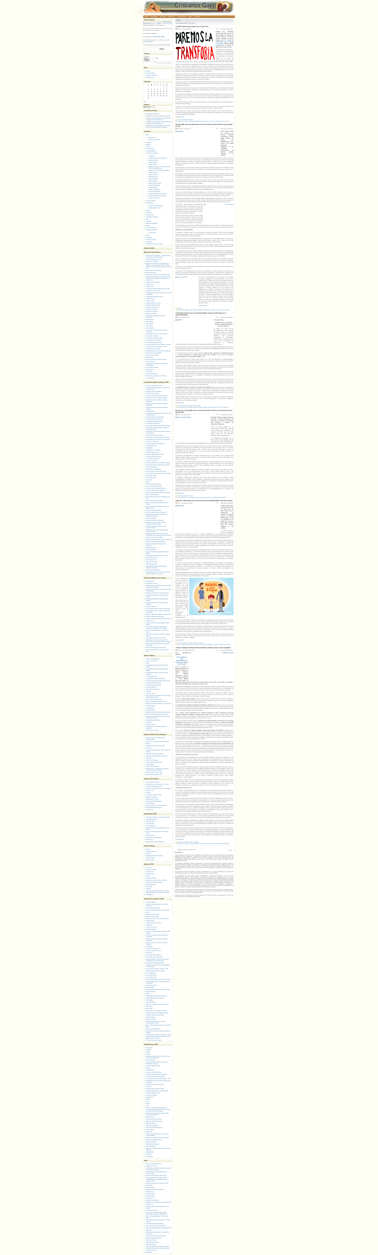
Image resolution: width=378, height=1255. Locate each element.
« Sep (144, 101)
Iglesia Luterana (153, 174)
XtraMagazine (149, 894)
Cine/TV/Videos (150, 149)
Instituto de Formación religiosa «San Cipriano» (158, 618)
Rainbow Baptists (150, 1017)
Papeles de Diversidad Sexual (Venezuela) (157, 1137)
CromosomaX (149, 871)
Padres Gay (149, 1131)
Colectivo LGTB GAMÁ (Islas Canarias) (156, 1074)
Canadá (212, 309)
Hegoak (148, 1103)
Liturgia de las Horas (151, 797)
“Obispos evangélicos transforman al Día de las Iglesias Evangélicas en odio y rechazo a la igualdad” (203, 647)
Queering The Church (152, 562)
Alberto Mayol (181, 309)
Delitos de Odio (189, 121)
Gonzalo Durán (192, 497)
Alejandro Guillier (188, 309)
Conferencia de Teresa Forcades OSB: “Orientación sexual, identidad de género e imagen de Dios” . (157, 1179)
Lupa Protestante (150, 710)
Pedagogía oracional (151, 229)
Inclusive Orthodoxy (151, 518)
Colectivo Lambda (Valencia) (153, 1072)
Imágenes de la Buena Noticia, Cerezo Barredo (158, 788)
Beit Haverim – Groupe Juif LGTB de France (157, 741)
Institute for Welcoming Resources (155, 520)
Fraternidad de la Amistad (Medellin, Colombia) (158, 473)
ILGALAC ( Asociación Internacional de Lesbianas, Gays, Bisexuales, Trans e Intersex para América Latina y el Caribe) (158, 1109)
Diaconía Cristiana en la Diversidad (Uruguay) (158, 462)
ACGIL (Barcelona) (151, 902)
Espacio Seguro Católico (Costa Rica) (156, 471)
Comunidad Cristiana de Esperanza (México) (158, 425)
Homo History (149, 1198)
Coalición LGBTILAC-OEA (153, 1065)
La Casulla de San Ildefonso (153, 340)
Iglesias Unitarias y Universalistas (158, 196)
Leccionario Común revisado (153, 794)
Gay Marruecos (150, 1097)
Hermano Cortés (150, 1196)
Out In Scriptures (150, 803)
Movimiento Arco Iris (151, 547)
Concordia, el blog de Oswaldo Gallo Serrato (158, 288)
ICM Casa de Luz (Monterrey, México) (156, 488)
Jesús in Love (149, 620)
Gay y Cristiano (150, 328)
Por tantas (148, 722)
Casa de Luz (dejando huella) (154, 385)
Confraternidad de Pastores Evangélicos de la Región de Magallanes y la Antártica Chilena (201, 644)
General (179, 119)
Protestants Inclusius (151, 557)
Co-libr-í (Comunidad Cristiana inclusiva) (157, 395)
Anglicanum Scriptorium (152, 261)
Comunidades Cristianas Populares (155, 678)
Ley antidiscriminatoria (216, 497)
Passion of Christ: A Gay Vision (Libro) (156, 647)
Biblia (147, 134)
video (219, 111)
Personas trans (222, 121)
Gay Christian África (151, 475)
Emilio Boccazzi (184, 497)
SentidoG (148, 888)
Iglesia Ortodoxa (153, 181)
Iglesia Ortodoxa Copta (155, 183)
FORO (190, 16)
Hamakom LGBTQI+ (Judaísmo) (154, 753)
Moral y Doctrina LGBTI (152, 355)
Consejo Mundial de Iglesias (153, 683)
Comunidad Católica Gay (152, 423)
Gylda (147, 1101)
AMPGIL (148, 1052)
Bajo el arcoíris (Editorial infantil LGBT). (156, 1175)
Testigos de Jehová (154, 198)
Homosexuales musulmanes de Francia (156, 756)
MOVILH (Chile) (150, 1117)
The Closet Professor (151, 373)
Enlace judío (149, 1185)
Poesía (148, 235)
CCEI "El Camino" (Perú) (152, 393)
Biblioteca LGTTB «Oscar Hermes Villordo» (157, 593)
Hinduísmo (149, 212)
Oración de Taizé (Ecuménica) (154, 801)
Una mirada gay (150, 378)
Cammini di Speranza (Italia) (153, 923)
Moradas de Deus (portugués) (154, 353)
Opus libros (149, 1230)
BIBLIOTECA (171, 16)
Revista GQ (149, 886)
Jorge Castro (207, 497)
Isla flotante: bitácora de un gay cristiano (156, 334)
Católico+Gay (149, 286)
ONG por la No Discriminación (154, 1121)
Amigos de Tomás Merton (152, 659)
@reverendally (150, 581)
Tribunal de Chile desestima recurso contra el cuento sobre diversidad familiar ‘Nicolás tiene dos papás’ (204, 500)
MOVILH (181, 117)
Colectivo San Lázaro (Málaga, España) (156, 397)
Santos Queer (149, 839)
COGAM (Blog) (150, 1070)
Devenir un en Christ (151, 460)
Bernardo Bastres (182, 407)
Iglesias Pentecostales (155, 191)
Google (155, 61)
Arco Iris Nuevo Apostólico (153, 908)
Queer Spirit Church (151, 560)
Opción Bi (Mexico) (151, 1123)
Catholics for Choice (151, 927)
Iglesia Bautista (153, 162)
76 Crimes (148, 867)
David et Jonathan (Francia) (153, 950)
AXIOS (147, 912)
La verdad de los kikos (152, 1210)
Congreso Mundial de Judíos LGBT (155, 745)
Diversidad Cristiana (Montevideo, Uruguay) (157, 465)
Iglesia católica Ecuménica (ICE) (154, 500)
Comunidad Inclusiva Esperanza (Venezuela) (158, 439)
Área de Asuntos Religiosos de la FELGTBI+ (157, 910)
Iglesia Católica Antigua (152, 494)
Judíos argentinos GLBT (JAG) (154, 762)
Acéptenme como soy (151, 583)
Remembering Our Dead (152, 1242)
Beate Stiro (195, 309)
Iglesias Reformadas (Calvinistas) (158, 193)
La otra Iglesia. (150, 708)
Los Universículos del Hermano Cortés (156, 346)
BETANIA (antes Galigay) (152, 916)
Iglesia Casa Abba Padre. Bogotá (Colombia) (158, 492)
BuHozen (148, 743)
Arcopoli (148, 1054)
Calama (186, 843)
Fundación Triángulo (151, 1095)
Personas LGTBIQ (213, 121)
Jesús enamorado (151, 825)
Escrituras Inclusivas (151, 313)
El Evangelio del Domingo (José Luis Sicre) (157, 784)
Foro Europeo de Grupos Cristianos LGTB (157, 968)
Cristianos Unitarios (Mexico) (153, 456)
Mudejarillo (149, 114)
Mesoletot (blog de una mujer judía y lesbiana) (158, 351)
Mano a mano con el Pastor (153, 348)
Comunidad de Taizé (151, 676)
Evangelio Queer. (150, 821)
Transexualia (149, 1156)
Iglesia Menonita (153, 176)
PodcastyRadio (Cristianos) (153, 720)
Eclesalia (148, 853)
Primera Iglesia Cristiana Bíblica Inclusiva (157, 555)
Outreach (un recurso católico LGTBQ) (156, 880)
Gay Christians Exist (151, 985)
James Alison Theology (152, 336)
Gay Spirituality (150, 823)
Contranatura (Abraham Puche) (154, 296)
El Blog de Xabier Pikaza (152, 307)
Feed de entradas (150, 73)
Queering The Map (151, 1142)
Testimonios (149, 241)
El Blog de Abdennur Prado (153, 305)
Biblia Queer (152, 137)
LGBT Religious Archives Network (155, 998)
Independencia (199, 497)
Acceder (148, 71)
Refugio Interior (150, 369)
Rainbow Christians (151, 1019)
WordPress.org (150, 77)
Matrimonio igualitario (203, 407)
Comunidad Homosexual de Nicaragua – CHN (158, 1078)
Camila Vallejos (206, 309)
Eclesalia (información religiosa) (154, 855)
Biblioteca (148, 142)
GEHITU (148, 1099)
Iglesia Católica (197, 405)
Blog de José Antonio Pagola (153, 270)
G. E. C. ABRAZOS (151, 973)
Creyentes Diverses (151, 445)
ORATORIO (163, 16)
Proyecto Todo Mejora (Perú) (153, 1140)
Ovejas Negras (150, 1129)
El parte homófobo (151, 200)
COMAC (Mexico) (150, 411)
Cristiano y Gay (150, 301)
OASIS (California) (151, 549)
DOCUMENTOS (181, 16)
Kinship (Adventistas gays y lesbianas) (156, 996)
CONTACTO (197, 16)
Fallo (225, 644)
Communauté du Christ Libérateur (155, 417)
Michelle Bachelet (212, 407)
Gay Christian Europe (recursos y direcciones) (158, 608)
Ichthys (148, 482)
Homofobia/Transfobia (198, 121)
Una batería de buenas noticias (154, 244)
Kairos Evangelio (150, 705)
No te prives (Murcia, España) (154, 1119)
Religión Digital (150, 860)
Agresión (180, 121)
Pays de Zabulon (150, 361)
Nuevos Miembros (151, 227)
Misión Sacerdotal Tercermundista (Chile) (157, 714)
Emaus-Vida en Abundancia (153, 469)
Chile (183, 121)
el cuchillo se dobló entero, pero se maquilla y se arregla (224, 41)
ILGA (147, 1105)
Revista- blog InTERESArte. (153, 570)
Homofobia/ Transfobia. (187, 119)
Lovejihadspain (150, 764)
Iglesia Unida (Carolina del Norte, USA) (156, 701)
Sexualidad (149, 237)
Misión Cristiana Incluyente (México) (155, 541)
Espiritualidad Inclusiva (155, 208)
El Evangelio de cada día (152, 782)
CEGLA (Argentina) (151, 929)
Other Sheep (149, 1006)
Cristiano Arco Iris (150, 298)
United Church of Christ (152, 730)
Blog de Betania (150, 920)
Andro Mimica (181, 843)
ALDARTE (148, 1050)
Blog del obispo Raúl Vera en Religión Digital (158, 274)
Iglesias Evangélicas (198, 642)
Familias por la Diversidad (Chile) (155, 1084)
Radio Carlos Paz (150, 884)
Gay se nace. (149, 326)
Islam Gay (148, 758)
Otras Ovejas (149, 1008)
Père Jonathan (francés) (152, 367)
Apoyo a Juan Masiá (151, 661)
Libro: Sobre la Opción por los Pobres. (156, 638)
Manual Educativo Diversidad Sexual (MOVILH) (158, 1228)
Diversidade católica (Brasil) (153, 955)
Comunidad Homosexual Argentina (155, 1076)
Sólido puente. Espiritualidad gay (155, 841)
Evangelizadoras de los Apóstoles (155, 1189)
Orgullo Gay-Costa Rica (152, 1125)
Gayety (148, 876)
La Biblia (148, 792)
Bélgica (200, 309)
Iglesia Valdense (153, 187)
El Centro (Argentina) (151, 467)
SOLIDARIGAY (150, 1152)
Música (148, 225)
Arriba (230, 850)
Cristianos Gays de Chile (152, 452)
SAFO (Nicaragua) (151, 1146)
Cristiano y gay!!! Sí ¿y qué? (153, 303)
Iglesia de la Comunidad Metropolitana (159, 170)
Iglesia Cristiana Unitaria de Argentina (156, 512)
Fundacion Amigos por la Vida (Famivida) (157, 1091)
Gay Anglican (149, 321)
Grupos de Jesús (150, 693)
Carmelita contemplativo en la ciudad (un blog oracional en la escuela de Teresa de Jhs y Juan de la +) (158, 278)
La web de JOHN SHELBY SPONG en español (158, 344)
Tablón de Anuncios (151, 239)
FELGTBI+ (148, 1086)
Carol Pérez (218, 309)
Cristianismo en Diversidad (153, 450)
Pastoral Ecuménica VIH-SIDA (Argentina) (157, 1013)
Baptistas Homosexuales (152, 914)
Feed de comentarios (151, 75)
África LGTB (149, 1047)
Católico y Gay (150, 284)
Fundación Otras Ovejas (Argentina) (155, 971)
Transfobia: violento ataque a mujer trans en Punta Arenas (191, 26)
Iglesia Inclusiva (153, 172)
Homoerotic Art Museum (152, 1200)
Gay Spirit (148, 748)
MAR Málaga (149, 1000)
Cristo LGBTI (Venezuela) (152, 458)
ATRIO (147, 663)
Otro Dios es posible (154, 139)
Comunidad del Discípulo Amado (155, 435)
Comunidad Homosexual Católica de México (158, 437)
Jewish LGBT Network (152, 760)
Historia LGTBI (150, 215)
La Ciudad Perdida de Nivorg (154, 342)
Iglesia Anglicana (153, 160)
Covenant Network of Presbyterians (155, 443)
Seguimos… (157, 114)
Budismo (148, 144)
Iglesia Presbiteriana (154, 185)
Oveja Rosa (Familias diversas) (154, 882)
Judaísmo (148, 221)
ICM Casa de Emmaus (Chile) (154, 486)
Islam (147, 219)
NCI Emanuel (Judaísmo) (152, 766)
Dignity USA (149, 952)
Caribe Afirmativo (150, 1060)
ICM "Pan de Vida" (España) (153, 484)
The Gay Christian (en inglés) (154, 1040)
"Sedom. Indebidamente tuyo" (154, 259)
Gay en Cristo (149, 323)
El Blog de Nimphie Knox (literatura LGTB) (157, 1183)
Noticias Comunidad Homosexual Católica (157, 1004)
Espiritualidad (149, 203)
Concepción (227, 309)
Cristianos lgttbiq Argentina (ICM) (155, 454)
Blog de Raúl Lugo (151, 272)
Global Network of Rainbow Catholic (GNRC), (158, 989)
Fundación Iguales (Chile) (153, 1093)
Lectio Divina (152, 232)
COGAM (148, 1068)
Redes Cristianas (150, 724)
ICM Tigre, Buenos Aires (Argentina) (155, 490)
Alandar (148, 849)
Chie (179, 644)
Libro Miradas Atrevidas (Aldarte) (154, 1223)
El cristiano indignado (152, 309)
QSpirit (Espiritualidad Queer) (154, 807)
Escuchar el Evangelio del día (154, 786)
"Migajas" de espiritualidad (156, 205)
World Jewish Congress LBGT (154, 774)
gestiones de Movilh (217, 432)
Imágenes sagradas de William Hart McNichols (158, 614)
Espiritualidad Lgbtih (151, 819)
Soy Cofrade (149, 371)
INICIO (146, 16)
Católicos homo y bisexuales (153, 391)
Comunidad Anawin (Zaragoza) (154, 421)
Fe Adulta (148, 691)
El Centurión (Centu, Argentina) (154, 957)
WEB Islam (149, 1252)
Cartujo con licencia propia (153, 282)
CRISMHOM (149, 448)
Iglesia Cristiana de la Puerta (153, 510)
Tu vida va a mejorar (151, 1250)
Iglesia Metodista (153, 179)
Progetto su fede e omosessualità (155, 1015)
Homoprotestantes (151, 991)
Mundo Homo (149, 357)
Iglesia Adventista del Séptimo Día (158, 158)
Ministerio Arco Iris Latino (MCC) (154, 537)
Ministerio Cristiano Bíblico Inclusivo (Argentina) (158, 539)
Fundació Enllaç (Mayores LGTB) (155, 1088)
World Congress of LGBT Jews (154, 772)
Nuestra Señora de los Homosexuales (156, 359)
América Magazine (151, 851)
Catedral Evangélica (193, 843)
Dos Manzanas (150, 874)
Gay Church (149, 480)
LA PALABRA (153, 16)
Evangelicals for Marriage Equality (155, 963)
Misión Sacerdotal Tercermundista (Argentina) (158, 712)
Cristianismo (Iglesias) (152, 153)
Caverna (148, 146)
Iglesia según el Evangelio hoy (154, 699)
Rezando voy (149, 809)
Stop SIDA (148, 1154)
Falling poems (149, 319)
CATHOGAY (149, 925)
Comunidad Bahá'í (151, 151)
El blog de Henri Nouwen (152, 689)
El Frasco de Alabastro (152, 311)
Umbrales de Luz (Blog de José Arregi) (156, 376)
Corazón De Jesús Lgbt (152, 441)
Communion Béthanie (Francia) (154, 419)
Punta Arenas (225, 407)
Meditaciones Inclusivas (152, 799)
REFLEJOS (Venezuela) (152, 1144)
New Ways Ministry (151, 878)
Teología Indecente (151, 1244)
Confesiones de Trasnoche (153, 290)
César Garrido (202, 843)
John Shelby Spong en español (154, 338)
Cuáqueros (152, 156)
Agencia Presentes (151, 869)
